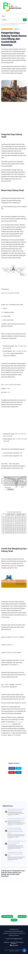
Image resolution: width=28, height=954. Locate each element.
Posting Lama (22, 916)
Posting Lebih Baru (7, 916)
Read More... (10, 815)
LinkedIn (18, 772)
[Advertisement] (14, 114)
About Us (6, 942)
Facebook (12, 768)
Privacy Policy (19, 942)
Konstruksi (16, 29)
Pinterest (11, 772)
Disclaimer (14, 943)
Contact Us (12, 942)
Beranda (14, 920)
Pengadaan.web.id (17, 938)
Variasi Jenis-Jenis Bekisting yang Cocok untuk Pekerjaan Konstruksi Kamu (16, 842)
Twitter (18, 768)
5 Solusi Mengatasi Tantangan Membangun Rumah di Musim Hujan (15, 854)
